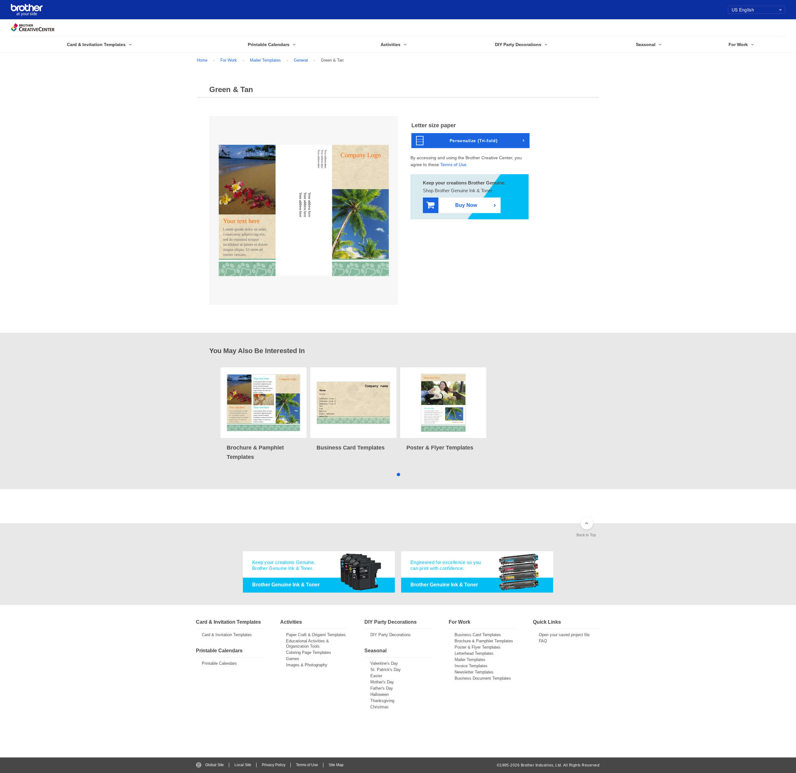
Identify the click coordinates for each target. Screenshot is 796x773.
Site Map (336, 765)
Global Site (214, 765)
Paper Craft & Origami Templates (316, 634)
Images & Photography (306, 665)
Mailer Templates (265, 60)
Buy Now (466, 205)
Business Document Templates (483, 678)
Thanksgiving (382, 700)
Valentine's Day (384, 663)
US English (743, 10)
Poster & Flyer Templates (478, 647)
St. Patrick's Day (385, 669)
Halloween (379, 694)
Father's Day (381, 688)
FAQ (543, 641)
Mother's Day (382, 682)
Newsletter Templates (474, 672)
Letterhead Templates (474, 653)
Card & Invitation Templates (227, 634)
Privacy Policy (273, 765)
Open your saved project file (564, 634)
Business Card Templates (478, 634)
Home (202, 60)
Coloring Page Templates (308, 652)
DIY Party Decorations (390, 634)
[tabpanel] (263, 414)
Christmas (379, 707)
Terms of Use (453, 164)
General (301, 60)
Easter (376, 675)
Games (292, 658)
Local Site (242, 765)
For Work (228, 60)
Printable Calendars (219, 663)
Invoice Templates (471, 666)
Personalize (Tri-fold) (473, 140)
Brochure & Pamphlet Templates (484, 641)
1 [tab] (398, 474)
